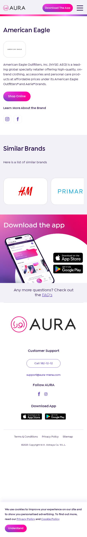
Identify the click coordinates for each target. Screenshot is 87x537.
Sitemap (68, 437)
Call (43, 363)
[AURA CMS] (14, 8)
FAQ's (47, 295)
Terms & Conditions (26, 437)
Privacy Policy (26, 519)
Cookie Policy (50, 519)
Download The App (57, 8)
